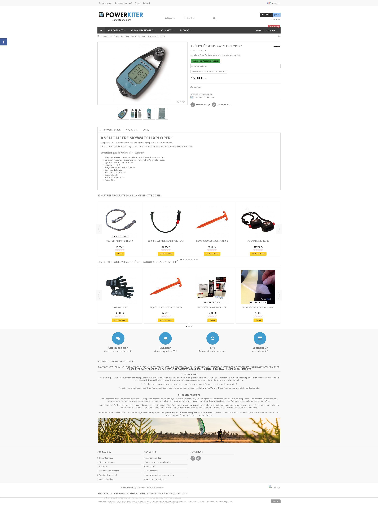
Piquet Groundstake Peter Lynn (212, 241)
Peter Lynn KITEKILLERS (258, 241)
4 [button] (189, 259)
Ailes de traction (105, 493)
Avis (146, 130)
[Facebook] (192, 458)
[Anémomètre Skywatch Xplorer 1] (123, 113)
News (137, 3)
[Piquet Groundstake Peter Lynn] (212, 220)
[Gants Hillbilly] (120, 287)
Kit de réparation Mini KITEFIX (212, 307)
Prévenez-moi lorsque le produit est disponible (208, 71)
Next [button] (279, 229)
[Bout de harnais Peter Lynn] (120, 220)
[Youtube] (198, 458)
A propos (103, 466)
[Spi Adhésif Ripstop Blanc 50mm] (258, 287)
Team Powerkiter (106, 479)
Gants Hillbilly (120, 307)
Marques (132, 130)
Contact (146, 3)
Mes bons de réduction (156, 479)
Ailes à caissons (121, 493)
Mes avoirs (150, 466)
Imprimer (197, 87)
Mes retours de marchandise (159, 462)
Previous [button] (99, 229)
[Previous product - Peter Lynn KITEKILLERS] (278, 35)
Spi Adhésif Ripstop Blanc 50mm (258, 307)
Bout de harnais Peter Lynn (119, 241)
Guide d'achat (105, 3)
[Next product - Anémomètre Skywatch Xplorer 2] (280, 35)
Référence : (195, 50)
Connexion (275, 19)
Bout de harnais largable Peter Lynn (166, 241)
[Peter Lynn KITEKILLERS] (258, 220)
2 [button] (183, 259)
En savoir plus (110, 130)
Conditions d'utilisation (109, 471)
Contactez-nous (106, 458)
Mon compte (150, 451)
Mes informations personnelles (160, 475)
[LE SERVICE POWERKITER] (235, 97)
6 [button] (194, 259)
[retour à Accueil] (98, 36)
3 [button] (186, 259)
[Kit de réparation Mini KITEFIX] (212, 287)
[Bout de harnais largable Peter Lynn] (166, 220)
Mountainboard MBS (160, 493)
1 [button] (181, 259)
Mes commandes (153, 458)
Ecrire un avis (223, 104)
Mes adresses (152, 471)
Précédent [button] (99, 73)
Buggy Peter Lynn (178, 493)
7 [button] (197, 259)
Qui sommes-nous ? (123, 3)
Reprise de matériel (108, 475)
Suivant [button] (186, 73)
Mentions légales (106, 462)
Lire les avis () (203, 104)
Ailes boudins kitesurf (139, 493)
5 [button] (191, 259)
